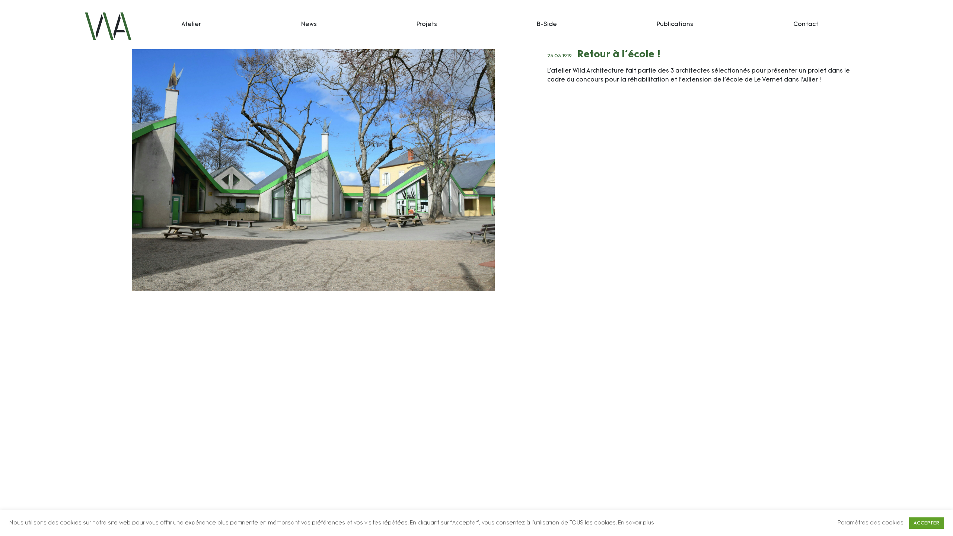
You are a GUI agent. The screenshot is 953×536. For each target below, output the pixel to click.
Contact (805, 25)
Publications (675, 25)
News (309, 25)
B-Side (547, 25)
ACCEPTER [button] (926, 523)
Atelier (191, 25)
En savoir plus (636, 523)
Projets (427, 25)
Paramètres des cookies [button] (870, 523)
